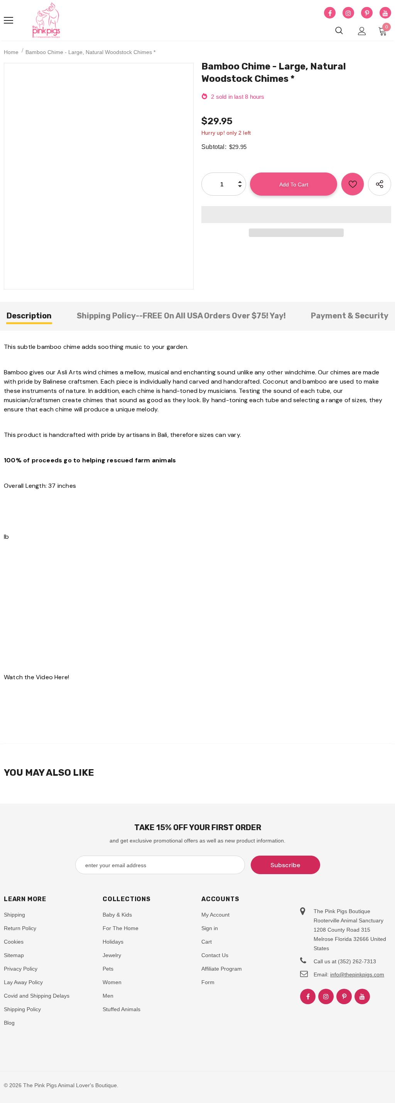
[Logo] (46, 20)
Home (11, 52)
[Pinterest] (367, 13)
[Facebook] (330, 13)
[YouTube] (385, 13)
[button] (296, 214)
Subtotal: (213, 147)
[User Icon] (362, 31)
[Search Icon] (339, 31)
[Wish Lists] (352, 184)
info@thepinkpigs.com (357, 974)
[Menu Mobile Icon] (8, 20)
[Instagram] (348, 13)
